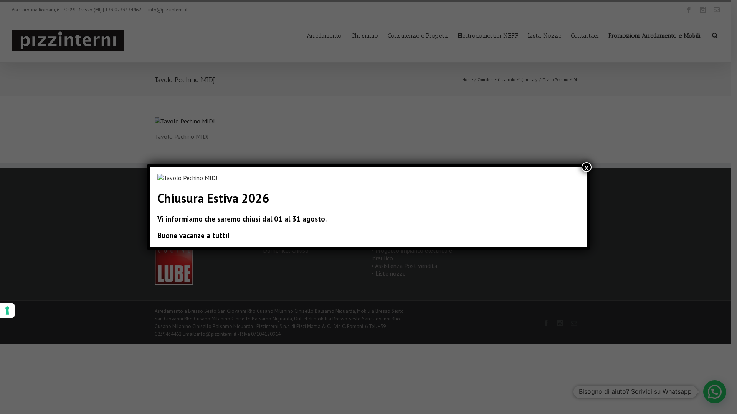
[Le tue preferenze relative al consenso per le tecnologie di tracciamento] (7, 310)
